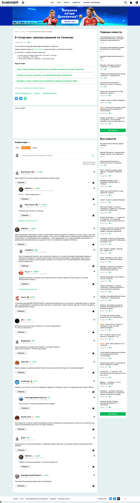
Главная (17, 31)
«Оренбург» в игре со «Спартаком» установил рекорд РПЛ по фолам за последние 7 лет (113, 240)
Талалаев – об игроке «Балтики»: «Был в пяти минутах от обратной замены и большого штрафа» (112, 392)
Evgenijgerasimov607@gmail (31, 475)
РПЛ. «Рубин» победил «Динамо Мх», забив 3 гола (111, 249)
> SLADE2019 (43, 274)
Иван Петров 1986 (27, 172)
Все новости (112, 130)
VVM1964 (28, 188)
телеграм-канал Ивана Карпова (33, 88)
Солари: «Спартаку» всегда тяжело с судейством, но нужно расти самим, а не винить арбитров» (112, 229)
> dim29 (41, 458)
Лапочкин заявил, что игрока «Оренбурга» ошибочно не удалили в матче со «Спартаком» (112, 208)
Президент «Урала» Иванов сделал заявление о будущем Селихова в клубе (47, 81)
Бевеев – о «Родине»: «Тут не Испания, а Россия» (110, 383)
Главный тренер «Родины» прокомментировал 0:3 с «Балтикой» (109, 403)
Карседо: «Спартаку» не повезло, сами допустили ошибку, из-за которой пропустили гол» (111, 268)
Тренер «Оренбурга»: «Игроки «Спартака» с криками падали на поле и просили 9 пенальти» (112, 287)
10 (111, 123)
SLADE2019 (29, 250)
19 (111, 319)
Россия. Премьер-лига (23, 93)
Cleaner (23, 297)
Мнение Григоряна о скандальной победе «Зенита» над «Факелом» (112, 153)
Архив (15, 498)
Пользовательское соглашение (37, 498)
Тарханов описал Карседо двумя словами (112, 144)
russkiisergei (25, 381)
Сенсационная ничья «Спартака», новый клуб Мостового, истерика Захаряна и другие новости (112, 38)
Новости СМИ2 (20, 108)
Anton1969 (24, 362)
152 (112, 339)
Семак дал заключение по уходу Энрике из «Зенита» (111, 92)
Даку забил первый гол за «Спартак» (112, 344)
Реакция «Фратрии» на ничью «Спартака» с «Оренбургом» (110, 66)
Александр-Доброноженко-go (36, 397)
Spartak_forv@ (26, 417)
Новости (23, 31)
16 (111, 262)
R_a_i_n (27, 272)
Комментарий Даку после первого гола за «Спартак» (112, 278)
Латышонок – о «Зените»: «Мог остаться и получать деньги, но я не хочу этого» (113, 373)
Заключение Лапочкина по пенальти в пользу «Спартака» (111, 83)
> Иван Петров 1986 (46, 190)
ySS (22, 320)
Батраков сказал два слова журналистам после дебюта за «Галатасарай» (112, 109)
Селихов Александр (50, 93)
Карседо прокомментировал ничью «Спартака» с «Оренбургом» (113, 297)
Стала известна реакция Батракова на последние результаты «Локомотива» (113, 354)
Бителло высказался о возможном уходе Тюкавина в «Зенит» (112, 363)
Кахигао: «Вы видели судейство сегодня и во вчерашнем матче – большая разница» (112, 306)
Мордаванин (25, 341)
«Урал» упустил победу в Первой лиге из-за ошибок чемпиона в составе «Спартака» (50, 69)
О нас (22, 498)
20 (111, 311)
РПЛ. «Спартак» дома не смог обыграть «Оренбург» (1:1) (110, 335)
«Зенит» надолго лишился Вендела (112, 100)
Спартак (37, 93)
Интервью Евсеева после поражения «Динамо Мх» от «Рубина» (110, 182)
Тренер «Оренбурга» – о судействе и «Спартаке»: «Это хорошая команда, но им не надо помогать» (112, 119)
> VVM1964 (42, 207)
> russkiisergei (43, 400)
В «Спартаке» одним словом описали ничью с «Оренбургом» (111, 316)
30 (111, 291)
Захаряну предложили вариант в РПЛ (112, 57)
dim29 (23, 438)
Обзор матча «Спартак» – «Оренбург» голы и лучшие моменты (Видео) (112, 326)
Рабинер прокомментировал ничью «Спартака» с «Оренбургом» (113, 74)
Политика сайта (63, 498)
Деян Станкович (37, 49)
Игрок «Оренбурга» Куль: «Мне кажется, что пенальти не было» (111, 258)
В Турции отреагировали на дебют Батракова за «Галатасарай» (112, 48)
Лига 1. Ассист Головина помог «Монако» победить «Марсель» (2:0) (111, 171)
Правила (53, 498)
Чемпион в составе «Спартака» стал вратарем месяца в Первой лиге (44, 75)
